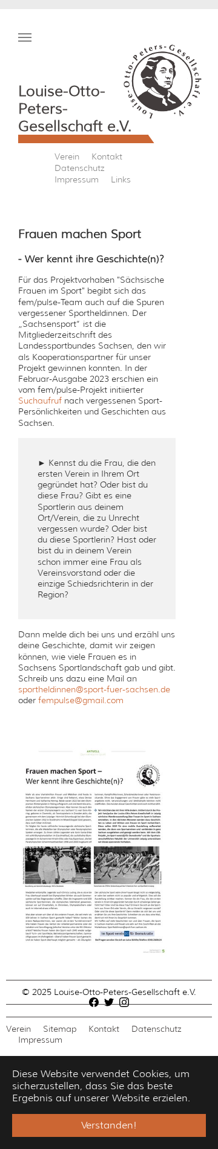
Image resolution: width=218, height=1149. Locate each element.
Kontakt (106, 156)
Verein (66, 156)
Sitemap (59, 1028)
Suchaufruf (40, 400)
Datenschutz (79, 168)
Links (121, 179)
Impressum (76, 179)
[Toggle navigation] (24, 37)
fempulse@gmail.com (81, 700)
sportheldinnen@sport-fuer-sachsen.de (94, 689)
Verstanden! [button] (109, 1125)
